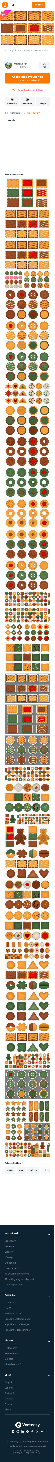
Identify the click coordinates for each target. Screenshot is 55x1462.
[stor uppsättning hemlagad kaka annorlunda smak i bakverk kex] (27, 191)
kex (21, 1305)
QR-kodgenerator (14, 1420)
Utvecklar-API (11, 1403)
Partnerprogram (13, 1448)
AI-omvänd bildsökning (17, 1409)
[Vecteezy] (5, 5)
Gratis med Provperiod (27, 78)
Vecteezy (9, 1381)
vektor (33, 1305)
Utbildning (10, 1398)
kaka (10, 1305)
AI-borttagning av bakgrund (19, 1414)
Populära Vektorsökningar (18, 1454)
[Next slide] (43, 1305)
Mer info (11, 118)
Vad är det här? (33, 113)
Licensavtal (10, 1437)
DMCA (8, 1443)
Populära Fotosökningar (17, 1459)
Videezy (9, 1387)
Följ (44, 67)
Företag (9, 1392)
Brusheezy (10, 1376)
